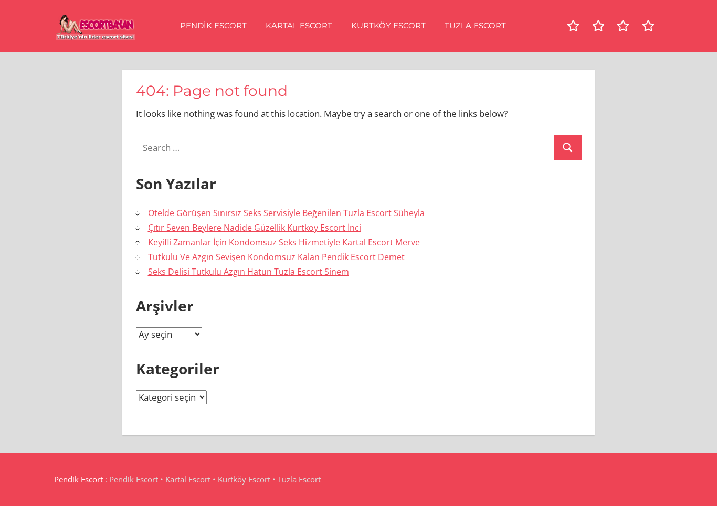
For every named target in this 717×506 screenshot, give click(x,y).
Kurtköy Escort (388, 25)
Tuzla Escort (475, 25)
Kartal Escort (299, 25)
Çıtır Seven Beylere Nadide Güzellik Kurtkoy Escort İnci (254, 227)
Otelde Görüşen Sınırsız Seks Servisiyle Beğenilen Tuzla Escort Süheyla (286, 213)
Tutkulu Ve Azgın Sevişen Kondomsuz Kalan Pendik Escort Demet (276, 257)
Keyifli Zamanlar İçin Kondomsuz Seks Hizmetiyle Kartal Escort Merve (284, 242)
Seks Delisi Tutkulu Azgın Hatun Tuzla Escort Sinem (248, 271)
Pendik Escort (213, 25)
